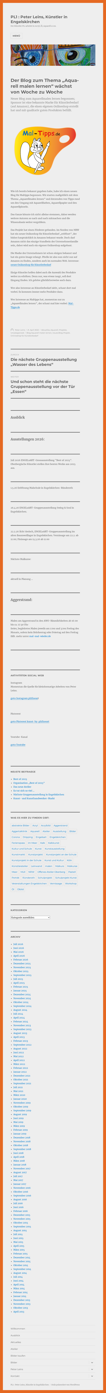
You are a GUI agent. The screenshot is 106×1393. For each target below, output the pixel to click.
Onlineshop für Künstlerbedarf (24, 336)
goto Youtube (18, 744)
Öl (13, 889)
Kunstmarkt (18, 854)
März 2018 (19, 1160)
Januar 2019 (19, 1133)
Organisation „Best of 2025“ (29, 783)
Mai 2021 (18, 1091)
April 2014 (18, 1284)
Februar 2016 (20, 1211)
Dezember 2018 (21, 1137)
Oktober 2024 (20, 1002)
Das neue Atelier (22, 786)
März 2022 (19, 1064)
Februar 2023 (20, 1040)
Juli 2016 (18, 1203)
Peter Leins (20, 330)
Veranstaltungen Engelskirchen (29, 883)
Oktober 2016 (20, 1191)
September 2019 (22, 1110)
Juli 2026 (18, 944)
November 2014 (22, 1261)
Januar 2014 (19, 1296)
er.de (48, 636)
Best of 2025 (20, 779)
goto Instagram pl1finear (24, 698)
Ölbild (20, 889)
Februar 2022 (20, 1068)
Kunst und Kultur (54, 860)
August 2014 (20, 1273)
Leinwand (36, 866)
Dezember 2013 (21, 1300)
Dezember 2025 (22, 963)
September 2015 (22, 1226)
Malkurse (72, 866)
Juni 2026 (18, 948)
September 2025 (22, 975)
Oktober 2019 (20, 1106)
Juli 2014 (18, 1276)
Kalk (42, 843)
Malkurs (59, 866)
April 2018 (18, 1157)
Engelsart (41, 837)
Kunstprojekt (35, 854)
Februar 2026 (20, 959)
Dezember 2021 (21, 1075)
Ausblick (15, 1335)
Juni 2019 (18, 1118)
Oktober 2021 (20, 1079)
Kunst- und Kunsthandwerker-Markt (34, 798)
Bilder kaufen (18, 1355)
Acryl (35, 825)
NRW (31, 872)
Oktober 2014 (20, 1265)
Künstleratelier (20, 866)
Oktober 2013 (20, 1307)
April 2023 (19, 1037)
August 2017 (20, 1172)
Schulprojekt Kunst (66, 877)
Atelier (46, 831)
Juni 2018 (18, 1153)
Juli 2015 (18, 1234)
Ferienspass (18, 843)
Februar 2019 (20, 1129)
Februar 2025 (20, 986)
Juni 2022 (18, 1052)
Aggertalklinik (19, 831)
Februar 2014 (20, 1292)
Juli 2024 (18, 1013)
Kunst (38, 848)
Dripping (28, 837)
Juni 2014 (18, 1280)
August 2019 (20, 1114)
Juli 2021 (18, 1087)
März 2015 (19, 1249)
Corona (16, 837)
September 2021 (22, 1083)
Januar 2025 (20, 990)
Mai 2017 (18, 1180)
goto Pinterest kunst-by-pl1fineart (30, 721)
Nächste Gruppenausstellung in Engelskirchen (38, 794)
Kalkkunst (53, 843)
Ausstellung (59, 831)
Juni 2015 (18, 1238)
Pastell (72, 872)
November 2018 (22, 1141)
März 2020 (19, 1095)
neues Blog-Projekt (61, 333)
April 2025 (19, 982)
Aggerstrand (60, 825)
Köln (69, 860)
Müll (23, 872)
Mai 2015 (18, 1242)
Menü (16, 36)
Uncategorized (17, 333)
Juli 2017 (17, 1176)
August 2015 (20, 1230)
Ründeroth (28, 877)
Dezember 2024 (22, 994)
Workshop (71, 883)
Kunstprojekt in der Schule (26, 860)
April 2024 (19, 1017)
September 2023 (22, 1029)
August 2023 (20, 1033)
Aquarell (54, 330)
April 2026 (19, 955)
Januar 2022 (20, 1071)
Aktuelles (45, 330)
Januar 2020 (20, 1098)
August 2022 (20, 1048)
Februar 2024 (20, 1021)
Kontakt (15, 1376)
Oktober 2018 (20, 1145)
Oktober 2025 (20, 971)
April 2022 (19, 1060)
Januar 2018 (19, 1164)
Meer (14, 872)
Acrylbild (46, 825)
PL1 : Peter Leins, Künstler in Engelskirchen (39, 19)
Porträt (15, 877)
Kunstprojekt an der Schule (61, 854)
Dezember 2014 (21, 1257)
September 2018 (22, 1149)
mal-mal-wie (36, 636)
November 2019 (22, 1102)
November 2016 (22, 1187)
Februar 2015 (20, 1253)
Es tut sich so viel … (24, 790)
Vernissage (56, 883)
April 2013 (18, 1311)
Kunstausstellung (54, 848)
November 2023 (22, 1025)
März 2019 (19, 1126)
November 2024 (22, 998)
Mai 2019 (18, 1122)
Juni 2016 (18, 1207)
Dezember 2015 (21, 1215)
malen (48, 866)
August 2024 (20, 1010)
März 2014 (19, 1288)
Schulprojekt (45, 877)
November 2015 (22, 1218)
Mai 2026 (18, 951)
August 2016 (20, 1199)
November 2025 (22, 967)
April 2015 (18, 1245)
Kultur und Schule (22, 848)
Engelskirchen (58, 837)
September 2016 (22, 1195)
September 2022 (22, 1044)
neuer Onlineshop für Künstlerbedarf (31, 264)
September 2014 (22, 1269)
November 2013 (21, 1304)
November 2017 (21, 1168)
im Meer (32, 843)
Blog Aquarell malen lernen (39, 333)
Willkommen (18, 1328)
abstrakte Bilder (20, 825)
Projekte (63, 330)
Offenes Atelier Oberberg (51, 872)
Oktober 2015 (20, 1222)
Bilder (72, 831)
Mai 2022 (18, 1056)
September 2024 (22, 1006)
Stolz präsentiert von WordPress (65, 1385)
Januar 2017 (19, 1184)
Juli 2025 (18, 979)
